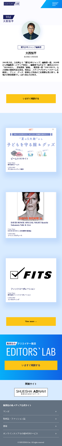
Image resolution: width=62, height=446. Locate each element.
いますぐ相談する (31, 98)
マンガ (6, 411)
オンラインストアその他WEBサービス (20, 433)
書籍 (5, 426)
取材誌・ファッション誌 (14, 419)
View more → (31, 321)
